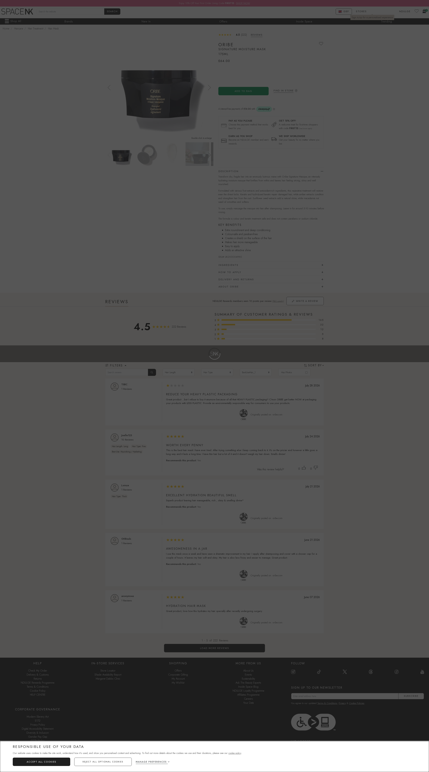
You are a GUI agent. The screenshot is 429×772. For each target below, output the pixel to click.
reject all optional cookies (103, 761)
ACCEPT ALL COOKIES (41, 761)
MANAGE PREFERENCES (151, 761)
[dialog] (214, 756)
